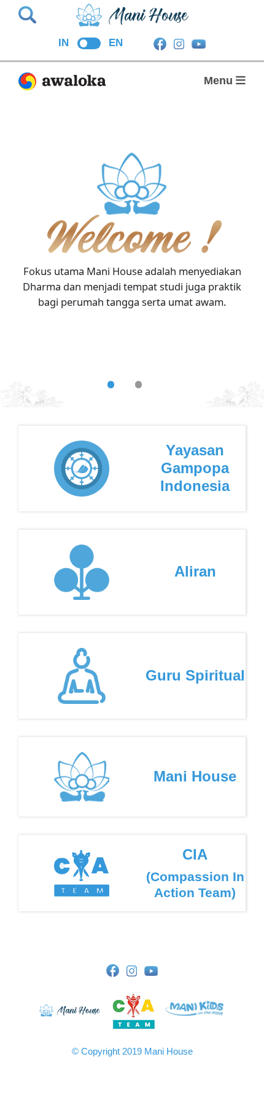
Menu (220, 80)
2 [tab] (138, 384)
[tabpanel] (132, 287)
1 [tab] (110, 384)
